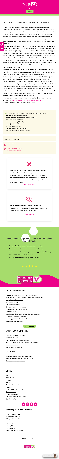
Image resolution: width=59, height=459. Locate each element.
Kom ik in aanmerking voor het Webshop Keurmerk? (24, 297)
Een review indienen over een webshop (19, 358)
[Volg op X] (23, 404)
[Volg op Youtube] (35, 404)
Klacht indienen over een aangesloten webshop (22, 342)
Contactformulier (12, 394)
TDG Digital (25, 438)
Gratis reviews (11, 312)
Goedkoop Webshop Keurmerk (16, 316)
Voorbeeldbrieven (12, 345)
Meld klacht (29, 214)
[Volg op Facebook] (31, 404)
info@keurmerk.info (13, 419)
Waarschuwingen (12, 338)
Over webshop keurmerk (14, 389)
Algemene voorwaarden (14, 430)
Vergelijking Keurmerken (14, 300)
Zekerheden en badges (14, 347)
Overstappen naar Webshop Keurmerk (19, 319)
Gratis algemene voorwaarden (16, 307)
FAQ (7, 375)
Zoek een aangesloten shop (15, 335)
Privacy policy (10, 428)
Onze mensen (11, 392)
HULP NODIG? (48, 455)
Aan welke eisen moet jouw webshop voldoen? (22, 295)
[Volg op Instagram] (27, 404)
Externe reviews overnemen (15, 361)
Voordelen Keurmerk (13, 304)
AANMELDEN (29, 326)
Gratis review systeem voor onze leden (19, 356)
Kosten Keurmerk (12, 302)
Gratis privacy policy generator (16, 309)
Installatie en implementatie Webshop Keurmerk (23, 314)
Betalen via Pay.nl (12, 399)
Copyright (9, 426)
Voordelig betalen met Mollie (16, 396)
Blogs (8, 382)
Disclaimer (9, 423)
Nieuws (8, 380)
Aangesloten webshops (14, 385)
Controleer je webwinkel (14, 321)
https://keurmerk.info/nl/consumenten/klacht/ (27, 100)
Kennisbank (10, 378)
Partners (9, 387)
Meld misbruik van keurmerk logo (17, 340)
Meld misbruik (29, 185)
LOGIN (30, 11)
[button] (2, 49)
